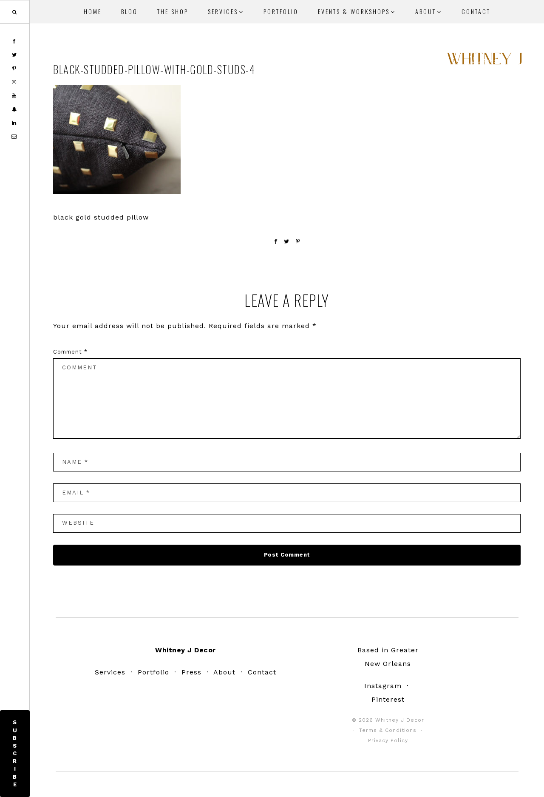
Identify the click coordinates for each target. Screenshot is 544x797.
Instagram (383, 686)
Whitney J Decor (484, 61)
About (224, 672)
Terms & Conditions (387, 730)
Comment (70, 352)
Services (110, 672)
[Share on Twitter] (286, 241)
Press (191, 672)
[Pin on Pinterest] (298, 241)
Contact (262, 672)
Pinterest (388, 699)
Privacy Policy (388, 740)
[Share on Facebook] (276, 241)
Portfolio (153, 672)
